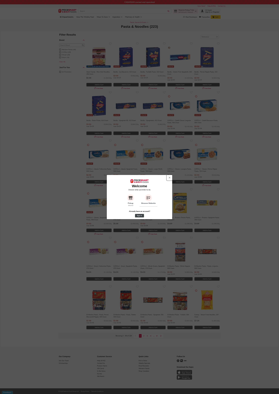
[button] (131, 200)
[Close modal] (169, 177)
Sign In (139, 216)
